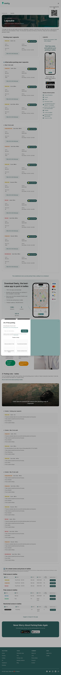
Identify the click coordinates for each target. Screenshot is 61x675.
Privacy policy (15, 334)
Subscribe (24, 330)
